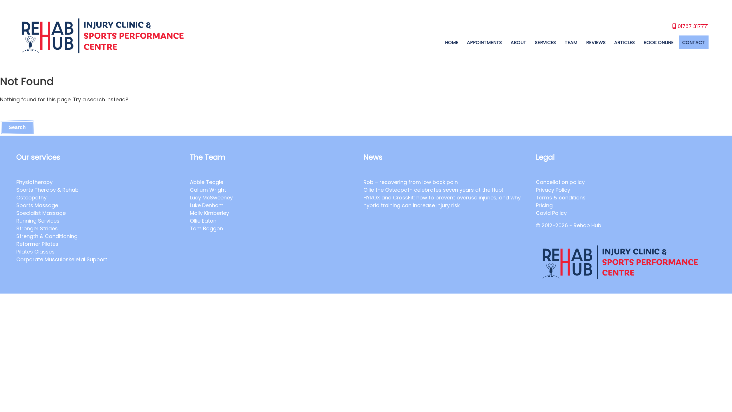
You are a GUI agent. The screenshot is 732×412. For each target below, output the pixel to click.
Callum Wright (208, 189)
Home (451, 42)
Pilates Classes (35, 251)
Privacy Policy (553, 189)
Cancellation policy (560, 182)
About (518, 42)
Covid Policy (551, 213)
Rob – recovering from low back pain (410, 182)
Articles (624, 42)
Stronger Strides (37, 228)
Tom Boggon (206, 228)
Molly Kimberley (209, 213)
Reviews (596, 42)
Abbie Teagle (206, 182)
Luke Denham (207, 205)
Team (571, 42)
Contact (693, 42)
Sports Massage (37, 205)
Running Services (37, 220)
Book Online (659, 42)
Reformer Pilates (37, 243)
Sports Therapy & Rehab (47, 189)
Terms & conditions (561, 197)
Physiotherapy (34, 182)
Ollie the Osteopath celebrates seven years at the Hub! (434, 189)
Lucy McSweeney (211, 197)
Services (545, 42)
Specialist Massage (41, 213)
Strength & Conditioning (46, 236)
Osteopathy (31, 197)
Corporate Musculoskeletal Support (61, 259)
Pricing (544, 205)
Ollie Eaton (203, 220)
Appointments (484, 42)
